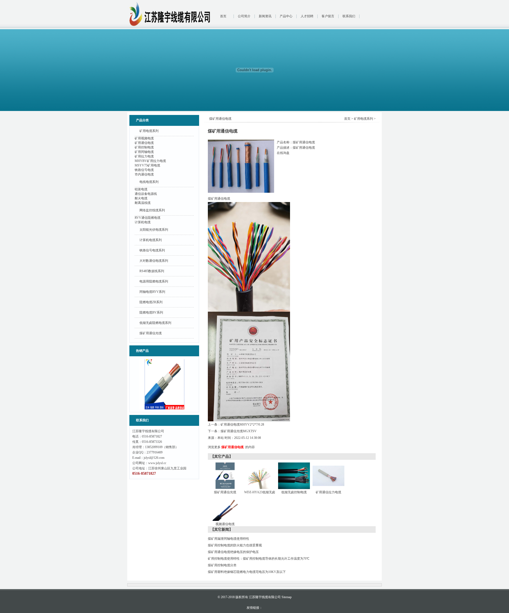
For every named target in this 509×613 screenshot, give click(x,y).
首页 (223, 16)
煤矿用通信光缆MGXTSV (239, 431)
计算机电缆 (143, 222)
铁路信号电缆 (144, 170)
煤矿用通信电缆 (232, 447)
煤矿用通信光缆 (150, 333)
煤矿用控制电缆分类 (222, 565)
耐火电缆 (141, 198)
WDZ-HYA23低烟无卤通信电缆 (259, 495)
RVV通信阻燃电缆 (147, 218)
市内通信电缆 (144, 174)
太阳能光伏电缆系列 (153, 230)
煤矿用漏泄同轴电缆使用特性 (228, 539)
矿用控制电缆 (144, 147)
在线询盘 (283, 153)
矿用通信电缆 (144, 143)
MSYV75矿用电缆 (147, 165)
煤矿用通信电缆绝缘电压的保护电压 (233, 552)
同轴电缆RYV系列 (152, 292)
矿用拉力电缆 (144, 156)
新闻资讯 (265, 16)
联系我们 (349, 16)
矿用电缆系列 (149, 131)
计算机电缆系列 (150, 240)
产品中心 (286, 16)
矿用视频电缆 (144, 138)
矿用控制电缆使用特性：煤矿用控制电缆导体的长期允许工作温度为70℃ (258, 558)
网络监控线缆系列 (152, 210)
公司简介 (244, 16)
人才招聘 (307, 16)
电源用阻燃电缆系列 (153, 281)
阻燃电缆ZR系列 (151, 302)
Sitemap (287, 597)
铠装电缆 (141, 189)
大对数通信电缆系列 (153, 261)
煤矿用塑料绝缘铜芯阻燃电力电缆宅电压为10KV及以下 (247, 572)
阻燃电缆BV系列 (151, 312)
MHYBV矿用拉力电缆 (150, 161)
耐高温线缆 (143, 203)
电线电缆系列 (149, 182)
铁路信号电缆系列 (152, 250)
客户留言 (328, 16)
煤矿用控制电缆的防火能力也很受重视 (235, 545)
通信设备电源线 (146, 194)
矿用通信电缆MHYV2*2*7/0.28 (242, 424)
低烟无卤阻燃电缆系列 (155, 323)
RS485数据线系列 (151, 271)
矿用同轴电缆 (144, 152)
